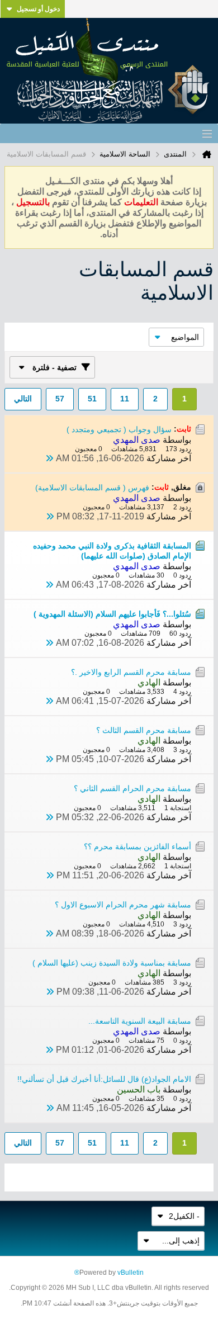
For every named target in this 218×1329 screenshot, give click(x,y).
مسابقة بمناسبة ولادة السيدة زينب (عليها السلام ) (111, 962)
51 (92, 398)
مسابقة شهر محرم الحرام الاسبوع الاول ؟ (123, 904)
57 (59, 398)
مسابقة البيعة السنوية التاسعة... (139, 1020)
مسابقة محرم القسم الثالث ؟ (143, 730)
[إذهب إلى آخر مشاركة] (49, 458)
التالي (23, 398)
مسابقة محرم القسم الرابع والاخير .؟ (131, 672)
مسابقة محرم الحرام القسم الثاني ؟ (132, 788)
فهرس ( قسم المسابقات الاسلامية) (92, 487)
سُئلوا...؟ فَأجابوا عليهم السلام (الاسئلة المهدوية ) (112, 613)
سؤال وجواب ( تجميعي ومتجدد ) (119, 429)
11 (124, 398)
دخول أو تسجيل (38, 9)
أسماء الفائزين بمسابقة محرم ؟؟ (137, 846)
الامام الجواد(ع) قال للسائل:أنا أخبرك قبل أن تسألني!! (104, 1079)
